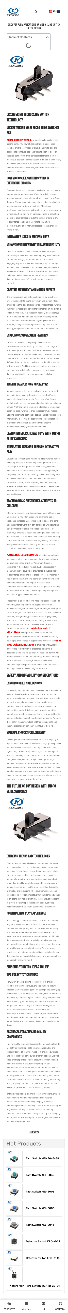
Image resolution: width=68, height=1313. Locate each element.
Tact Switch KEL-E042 (40, 1175)
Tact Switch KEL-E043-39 (42, 1158)
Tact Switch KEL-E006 (40, 1191)
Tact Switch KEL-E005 (40, 1208)
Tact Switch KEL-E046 (40, 1224)
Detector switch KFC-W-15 (43, 1258)
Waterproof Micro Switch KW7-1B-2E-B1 (34, 1285)
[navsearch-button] (34, 10)
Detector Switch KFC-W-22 (43, 1241)
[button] (47, 37)
